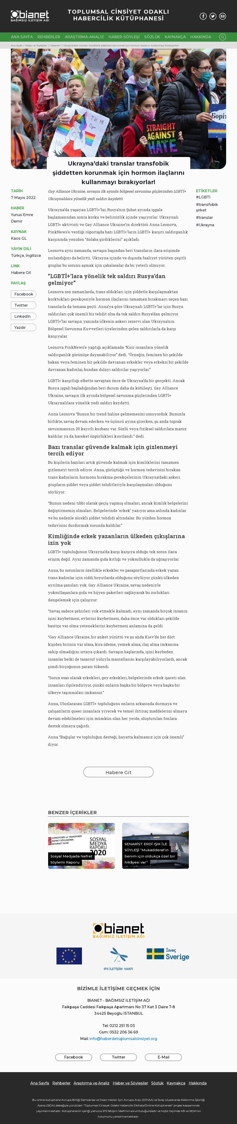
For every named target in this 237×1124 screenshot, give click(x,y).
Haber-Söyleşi (124, 37)
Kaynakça (175, 37)
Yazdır (20, 327)
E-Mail (163, 1057)
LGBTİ (204, 197)
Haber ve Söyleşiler (130, 1083)
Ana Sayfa (22, 37)
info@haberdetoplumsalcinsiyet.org (123, 1038)
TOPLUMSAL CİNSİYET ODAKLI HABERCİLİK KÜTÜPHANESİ (118, 15)
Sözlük (152, 37)
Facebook (23, 294)
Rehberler (48, 37)
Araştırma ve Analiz (91, 1083)
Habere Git (21, 272)
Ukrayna (206, 225)
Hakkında (200, 37)
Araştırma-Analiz (84, 37)
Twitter (21, 305)
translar (206, 217)
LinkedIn (22, 316)
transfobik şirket (207, 207)
